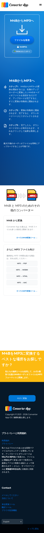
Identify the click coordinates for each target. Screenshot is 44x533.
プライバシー (7, 444)
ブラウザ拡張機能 (9, 510)
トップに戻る (33, 529)
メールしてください (10, 495)
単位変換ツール (8, 504)
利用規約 (5, 440)
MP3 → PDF (22, 263)
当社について (7, 498)
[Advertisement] (22, 324)
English (6, 522)
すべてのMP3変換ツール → (27, 291)
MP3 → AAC (22, 283)
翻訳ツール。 (7, 507)
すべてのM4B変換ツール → (26, 238)
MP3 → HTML (22, 276)
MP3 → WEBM (22, 270)
